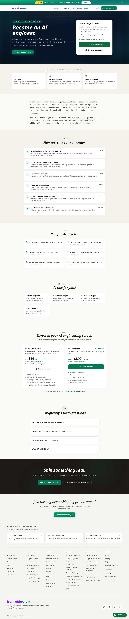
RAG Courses (31, 555)
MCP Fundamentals (92, 565)
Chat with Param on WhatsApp (75, 391)
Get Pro (85, 2)
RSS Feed (10, 575)
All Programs (11, 571)
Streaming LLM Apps (33, 578)
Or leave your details (95, 50)
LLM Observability (32, 575)
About (107, 555)
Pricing (86, 8)
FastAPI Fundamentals (93, 580)
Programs (66, 8)
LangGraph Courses (33, 565)
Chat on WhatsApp (95, 45)
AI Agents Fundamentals (93, 559)
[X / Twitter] (104, 607)
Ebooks (79, 8)
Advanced (49, 586)
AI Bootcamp (70, 564)
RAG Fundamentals (92, 555)
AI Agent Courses (32, 559)
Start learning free (108, 8)
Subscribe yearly (44, 369)
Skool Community (110, 577)
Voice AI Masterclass (72, 586)
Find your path (11, 555)
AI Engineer (50, 555)
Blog (74, 8)
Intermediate (50, 583)
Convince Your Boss (111, 565)
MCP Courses (31, 568)
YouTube (108, 573)
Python (48, 568)
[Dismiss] (122, 2)
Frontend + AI (50, 562)
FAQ (106, 562)
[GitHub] (109, 607)
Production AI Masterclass (74, 576)
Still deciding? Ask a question (78, 482)
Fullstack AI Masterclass (73, 579)
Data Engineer (50, 565)
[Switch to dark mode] (92, 8)
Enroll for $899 (87, 367)
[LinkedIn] (114, 607)
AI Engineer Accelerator (73, 555)
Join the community (63, 515)
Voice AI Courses (32, 571)
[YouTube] (120, 607)
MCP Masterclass (71, 582)
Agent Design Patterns (93, 562)
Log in (97, 8)
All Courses (10, 568)
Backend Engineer (52, 559)
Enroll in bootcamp (22, 52)
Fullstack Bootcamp (72, 573)
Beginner (49, 580)
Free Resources (12, 559)
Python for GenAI (91, 577)
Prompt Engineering (33, 581)
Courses (56, 8)
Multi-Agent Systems (33, 562)
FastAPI (48, 571)
